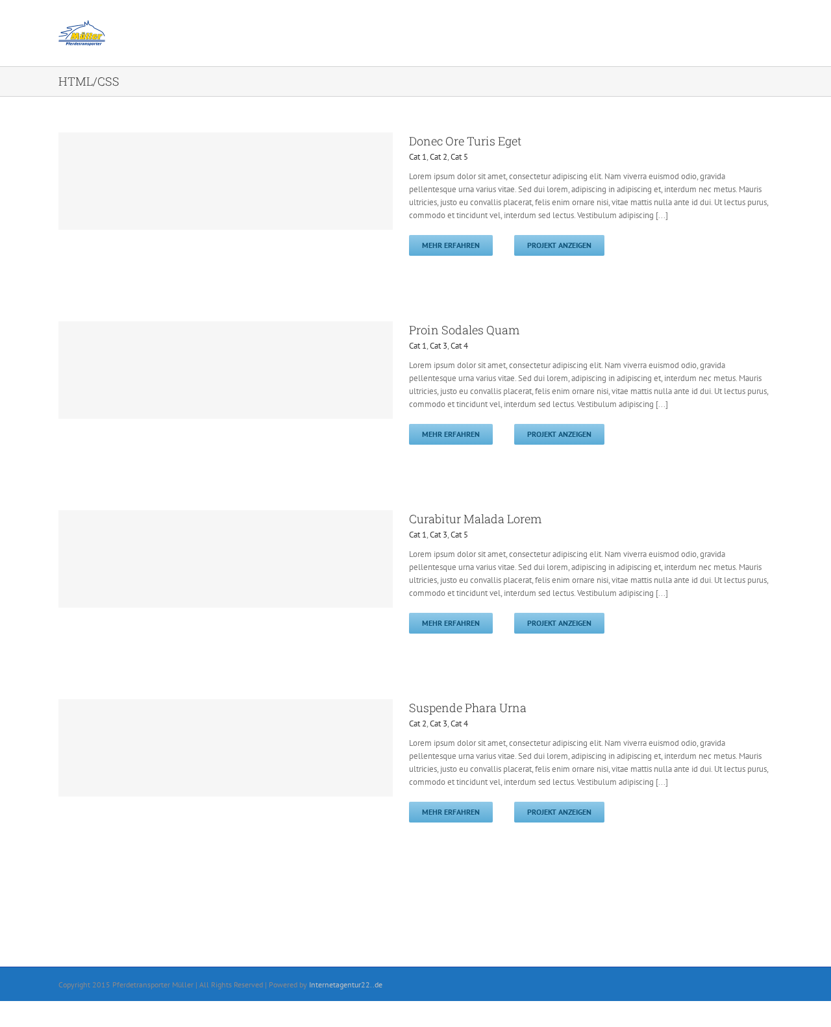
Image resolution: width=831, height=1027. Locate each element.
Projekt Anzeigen (559, 245)
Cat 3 (438, 345)
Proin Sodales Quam (464, 330)
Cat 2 (438, 156)
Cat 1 (418, 156)
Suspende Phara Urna (468, 707)
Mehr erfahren (451, 245)
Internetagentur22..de (345, 984)
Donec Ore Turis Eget (465, 141)
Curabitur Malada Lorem (475, 518)
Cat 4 (459, 345)
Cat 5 (459, 156)
